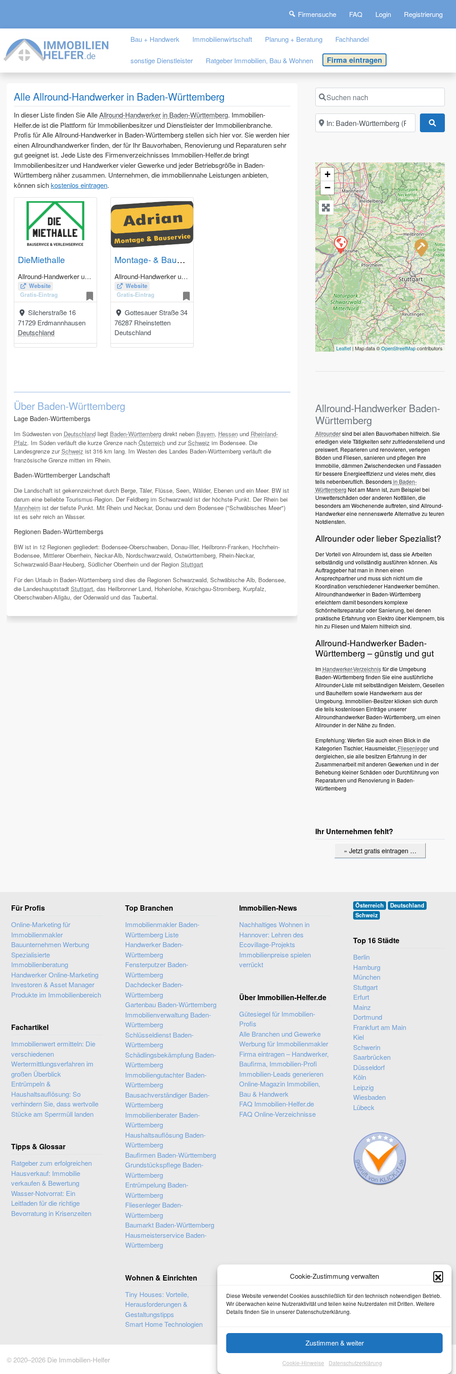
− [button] (327, 187)
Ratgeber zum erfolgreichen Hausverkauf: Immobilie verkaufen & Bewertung (51, 1173)
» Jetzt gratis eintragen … (380, 850)
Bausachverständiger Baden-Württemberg (167, 1100)
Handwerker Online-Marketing (54, 974)
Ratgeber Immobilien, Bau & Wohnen (259, 60)
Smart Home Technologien (164, 1324)
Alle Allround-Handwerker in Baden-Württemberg (119, 96)
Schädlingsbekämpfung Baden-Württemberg (170, 1060)
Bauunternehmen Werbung (50, 944)
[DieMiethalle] (421, 247)
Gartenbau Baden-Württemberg (170, 1004)
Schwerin (366, 1047)
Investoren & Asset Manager (52, 984)
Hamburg (366, 967)
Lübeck (364, 1107)
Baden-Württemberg (135, 434)
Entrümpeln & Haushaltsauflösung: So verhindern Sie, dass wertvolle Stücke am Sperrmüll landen (54, 1099)
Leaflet (343, 348)
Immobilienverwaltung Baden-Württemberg (168, 1019)
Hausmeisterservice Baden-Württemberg (166, 1240)
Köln (359, 1077)
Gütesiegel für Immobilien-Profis (277, 1019)
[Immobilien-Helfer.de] (56, 48)
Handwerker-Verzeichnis (351, 669)
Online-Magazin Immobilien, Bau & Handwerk (279, 1088)
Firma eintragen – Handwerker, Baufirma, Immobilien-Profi (284, 1059)
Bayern (205, 434)
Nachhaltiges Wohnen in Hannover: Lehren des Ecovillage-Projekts (274, 934)
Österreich (151, 442)
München (366, 976)
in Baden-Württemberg (195, 114)
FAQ (355, 14)
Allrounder (328, 433)
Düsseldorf (369, 1067)
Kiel (358, 1037)
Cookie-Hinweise (303, 1362)
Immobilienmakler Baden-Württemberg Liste (162, 929)
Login (383, 14)
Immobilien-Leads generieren (281, 1073)
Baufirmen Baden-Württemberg (170, 1154)
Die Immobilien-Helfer (78, 1359)
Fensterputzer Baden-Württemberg (156, 969)
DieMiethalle (41, 259)
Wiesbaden (369, 1097)
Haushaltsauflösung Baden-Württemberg (165, 1140)
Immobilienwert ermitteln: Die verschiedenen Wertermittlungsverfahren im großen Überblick (53, 1058)
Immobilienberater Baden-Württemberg (162, 1120)
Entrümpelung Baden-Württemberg (156, 1190)
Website (40, 286)
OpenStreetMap (398, 348)
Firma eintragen (354, 59)
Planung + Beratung (293, 39)
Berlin (361, 956)
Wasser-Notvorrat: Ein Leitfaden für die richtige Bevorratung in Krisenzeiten (51, 1203)
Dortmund (367, 1016)
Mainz (362, 1007)
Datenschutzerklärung (355, 1362)
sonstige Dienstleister (161, 60)
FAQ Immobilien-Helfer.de (276, 1103)
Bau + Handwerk (154, 39)
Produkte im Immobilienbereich (56, 994)
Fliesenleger (413, 748)
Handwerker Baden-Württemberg (154, 949)
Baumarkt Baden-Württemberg (169, 1224)
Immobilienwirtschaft (222, 39)
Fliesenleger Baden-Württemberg (154, 1210)
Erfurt (361, 996)
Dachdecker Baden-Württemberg (154, 989)
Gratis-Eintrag (39, 295)
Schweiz (199, 442)
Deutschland (36, 332)
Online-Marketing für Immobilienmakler (40, 929)
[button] (438, 1276)
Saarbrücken (372, 1057)
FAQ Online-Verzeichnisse (277, 1114)
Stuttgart (192, 564)
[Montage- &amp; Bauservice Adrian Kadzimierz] (340, 244)
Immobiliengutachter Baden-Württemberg (166, 1080)
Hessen (228, 434)
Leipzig (363, 1087)
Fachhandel (352, 39)
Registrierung (423, 14)
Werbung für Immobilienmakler (283, 1043)
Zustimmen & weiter (334, 1342)
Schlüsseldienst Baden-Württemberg (159, 1040)
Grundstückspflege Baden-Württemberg (164, 1169)
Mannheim (27, 507)
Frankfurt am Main (379, 1027)
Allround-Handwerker (130, 114)
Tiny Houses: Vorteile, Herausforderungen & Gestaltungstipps (157, 1304)
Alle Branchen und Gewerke (280, 1033)
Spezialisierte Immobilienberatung (39, 959)
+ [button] (327, 174)
